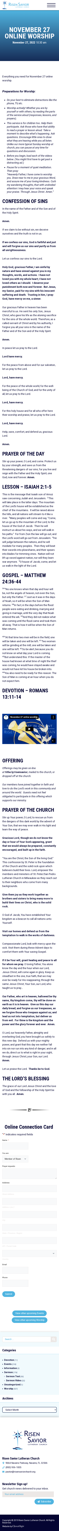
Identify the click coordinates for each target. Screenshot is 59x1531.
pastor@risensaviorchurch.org (20, 1472)
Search (54, 1339)
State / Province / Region (12, 1233)
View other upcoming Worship (30, 1320)
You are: (5, 1153)
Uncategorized (12, 1384)
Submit (8, 1294)
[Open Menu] (51, 5)
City (3, 1220)
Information (10, 1368)
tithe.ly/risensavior (16, 772)
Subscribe (46, 1501)
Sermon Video (13, 1380)
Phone (4, 1277)
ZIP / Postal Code (9, 1246)
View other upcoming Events (29, 1313)
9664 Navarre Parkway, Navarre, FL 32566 (26, 1463)
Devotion (9, 1360)
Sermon (8, 1372)
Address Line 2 (8, 1207)
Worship (8, 1388)
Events (8, 1364)
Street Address (8, 1194)
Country (5, 1259)
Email (4, 1264)
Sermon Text (13, 1376)
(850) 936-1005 (13, 1467)
